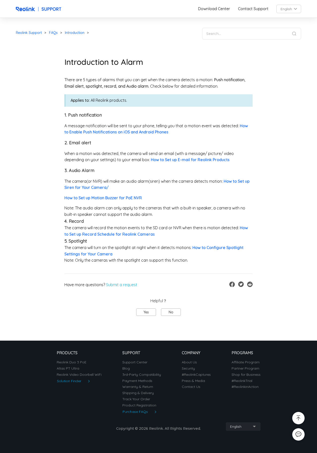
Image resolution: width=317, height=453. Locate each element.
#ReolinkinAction (245, 387)
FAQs (53, 32)
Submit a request (121, 284)
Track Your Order (136, 399)
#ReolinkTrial (242, 381)
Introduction (74, 32)
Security (188, 368)
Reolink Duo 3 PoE (71, 362)
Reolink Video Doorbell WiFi (79, 375)
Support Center (134, 362)
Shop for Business (246, 375)
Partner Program (245, 368)
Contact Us (191, 387)
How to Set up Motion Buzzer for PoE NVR (103, 197)
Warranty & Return (137, 387)
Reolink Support (29, 32)
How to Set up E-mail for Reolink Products (190, 159)
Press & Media (193, 381)
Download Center (214, 8)
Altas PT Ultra (68, 368)
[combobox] (289, 9)
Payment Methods (137, 381)
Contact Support (253, 8)
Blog (126, 368)
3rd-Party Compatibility (141, 375)
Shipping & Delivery (138, 393)
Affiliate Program (246, 362)
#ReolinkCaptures (196, 375)
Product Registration (139, 405)
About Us (189, 362)
